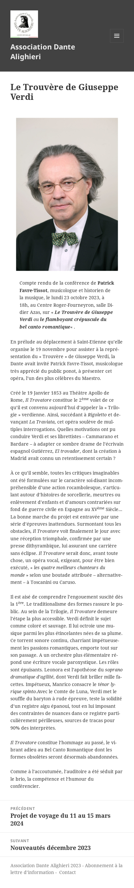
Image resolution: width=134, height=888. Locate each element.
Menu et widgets (117, 42)
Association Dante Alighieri (42, 51)
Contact (67, 872)
